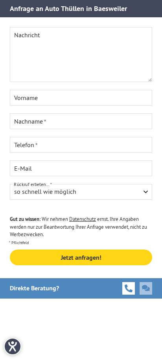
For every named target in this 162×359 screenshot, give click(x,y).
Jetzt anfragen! (81, 257)
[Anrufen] (128, 288)
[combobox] (81, 192)
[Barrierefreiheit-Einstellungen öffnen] (12, 346)
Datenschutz (82, 219)
